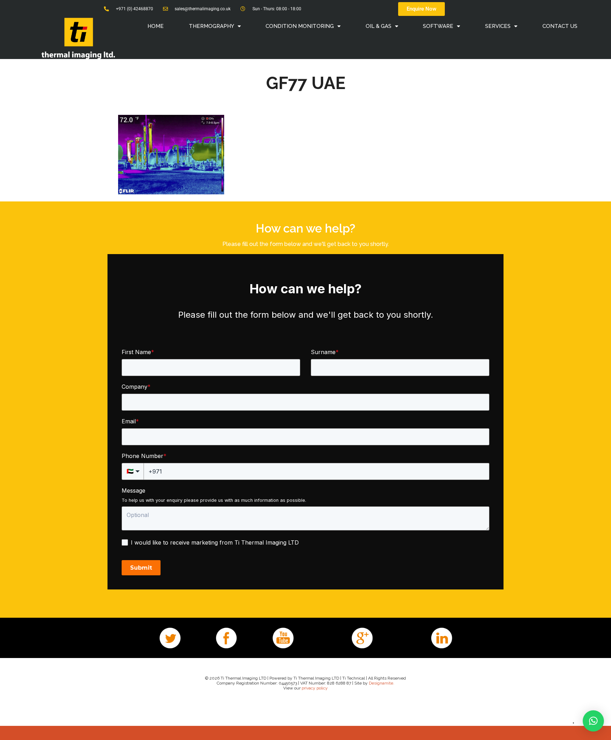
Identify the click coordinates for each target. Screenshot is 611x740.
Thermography (211, 26)
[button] (593, 721)
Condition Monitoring (300, 26)
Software (438, 26)
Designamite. (381, 683)
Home (155, 26)
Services (498, 26)
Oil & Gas (378, 26)
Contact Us (559, 26)
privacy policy (315, 688)
